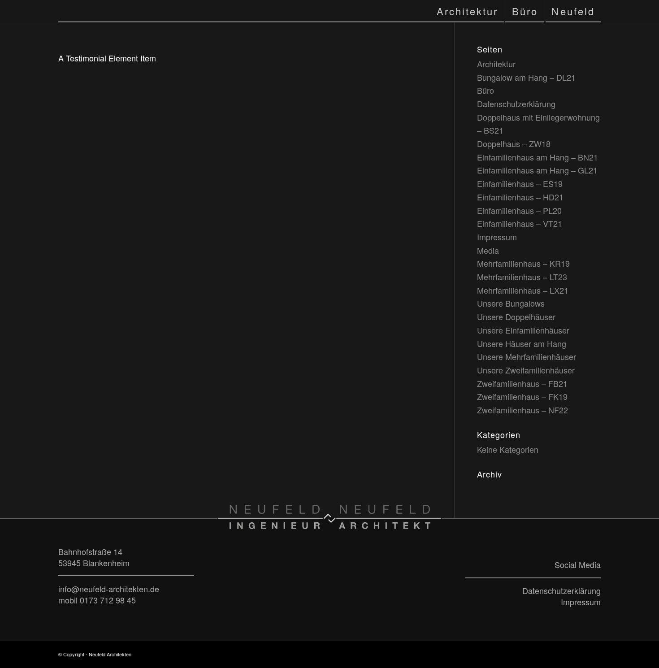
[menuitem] (467, 11)
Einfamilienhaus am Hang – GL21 (537, 170)
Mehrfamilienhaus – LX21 (522, 290)
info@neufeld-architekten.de (108, 588)
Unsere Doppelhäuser (516, 316)
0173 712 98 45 (108, 600)
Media (488, 250)
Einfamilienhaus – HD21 (520, 197)
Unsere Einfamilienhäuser (523, 330)
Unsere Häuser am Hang (521, 343)
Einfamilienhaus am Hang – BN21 (537, 157)
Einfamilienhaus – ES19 (520, 183)
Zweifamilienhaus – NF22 (522, 410)
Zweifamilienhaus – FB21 (522, 383)
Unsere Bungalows (511, 303)
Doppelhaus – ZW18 (514, 143)
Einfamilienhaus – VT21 (519, 223)
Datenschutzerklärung (516, 103)
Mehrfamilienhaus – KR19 (523, 263)
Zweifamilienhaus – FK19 (522, 396)
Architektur (496, 63)
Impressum (497, 237)
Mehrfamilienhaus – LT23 (522, 276)
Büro (485, 90)
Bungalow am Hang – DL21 (526, 77)
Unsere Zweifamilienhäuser (526, 370)
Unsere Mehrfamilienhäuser (526, 356)
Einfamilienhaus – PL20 (519, 210)
